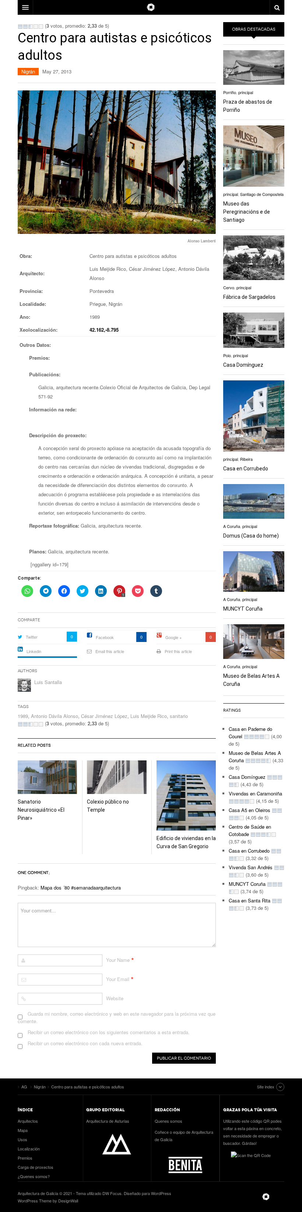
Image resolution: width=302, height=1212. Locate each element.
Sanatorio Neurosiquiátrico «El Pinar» (41, 810)
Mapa (23, 1130)
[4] (35, 26)
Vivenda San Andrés (251, 867)
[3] (30, 26)
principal (245, 92)
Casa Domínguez (243, 365)
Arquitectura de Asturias (107, 1121)
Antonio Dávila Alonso (54, 715)
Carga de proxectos (35, 1167)
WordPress (161, 1193)
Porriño (229, 92)
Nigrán (28, 71)
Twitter (32, 637)
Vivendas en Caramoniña (255, 793)
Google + (173, 637)
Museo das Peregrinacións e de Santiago (246, 212)
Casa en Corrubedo (245, 469)
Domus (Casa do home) (251, 536)
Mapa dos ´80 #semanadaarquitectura (81, 887)
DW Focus (151, 7)
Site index (265, 1087)
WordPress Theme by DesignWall (48, 1201)
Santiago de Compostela (262, 194)
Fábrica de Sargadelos (249, 297)
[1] (20, 26)
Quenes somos (168, 1121)
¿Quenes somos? (34, 1176)
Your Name (118, 959)
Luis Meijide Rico (148, 715)
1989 (23, 715)
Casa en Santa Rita (249, 900)
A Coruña (231, 526)
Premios (25, 1158)
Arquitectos (28, 1121)
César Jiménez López (104, 715)
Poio (227, 355)
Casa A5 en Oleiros (249, 810)
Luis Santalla (48, 682)
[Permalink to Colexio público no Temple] (116, 777)
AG (265, 1196)
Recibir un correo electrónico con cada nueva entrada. (85, 1043)
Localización (29, 1148)
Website (114, 998)
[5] (40, 26)
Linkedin (34, 651)
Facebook (105, 637)
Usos (22, 1139)
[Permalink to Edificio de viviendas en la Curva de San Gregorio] (186, 795)
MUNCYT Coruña (243, 609)
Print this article (178, 651)
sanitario (179, 715)
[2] (25, 26)
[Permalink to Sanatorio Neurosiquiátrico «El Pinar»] (47, 777)
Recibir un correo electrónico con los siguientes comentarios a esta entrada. (109, 1032)
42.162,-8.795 (104, 329)
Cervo (228, 287)
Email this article (109, 651)
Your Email (117, 979)
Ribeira (246, 459)
